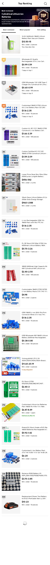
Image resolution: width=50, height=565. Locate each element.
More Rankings (42, 10)
